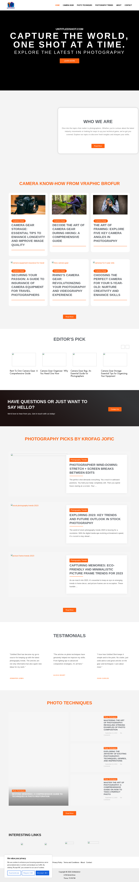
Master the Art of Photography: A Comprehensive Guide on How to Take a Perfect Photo (114, 788)
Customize (14, 873)
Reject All (28, 873)
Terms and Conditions (71, 862)
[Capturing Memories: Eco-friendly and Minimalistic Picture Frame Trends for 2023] (22, 556)
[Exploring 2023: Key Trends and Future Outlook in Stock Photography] (25, 505)
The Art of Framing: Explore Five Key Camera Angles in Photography (109, 233)
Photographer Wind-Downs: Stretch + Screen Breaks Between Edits (94, 468)
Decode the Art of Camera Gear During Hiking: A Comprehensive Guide (68, 233)
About (83, 862)
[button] (127, 347)
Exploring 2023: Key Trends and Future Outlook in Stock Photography (95, 519)
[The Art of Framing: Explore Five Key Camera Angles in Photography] (110, 205)
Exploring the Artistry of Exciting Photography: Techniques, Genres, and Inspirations (115, 756)
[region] (28, 866)
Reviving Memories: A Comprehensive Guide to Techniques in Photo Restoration (37, 795)
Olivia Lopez (15, 799)
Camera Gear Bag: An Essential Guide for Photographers (50, 373)
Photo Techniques (19, 791)
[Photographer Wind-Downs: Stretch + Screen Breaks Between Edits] (39, 469)
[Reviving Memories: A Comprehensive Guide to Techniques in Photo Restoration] (38, 759)
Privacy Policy (57, 862)
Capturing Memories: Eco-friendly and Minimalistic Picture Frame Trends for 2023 (96, 569)
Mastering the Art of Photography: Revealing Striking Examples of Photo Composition (114, 725)
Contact (89, 862)
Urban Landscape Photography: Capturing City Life (114, 373)
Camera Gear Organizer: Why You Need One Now (24, 372)
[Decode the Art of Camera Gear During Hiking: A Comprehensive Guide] (69, 205)
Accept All (42, 873)
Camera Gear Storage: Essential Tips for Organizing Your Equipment (84, 373)
